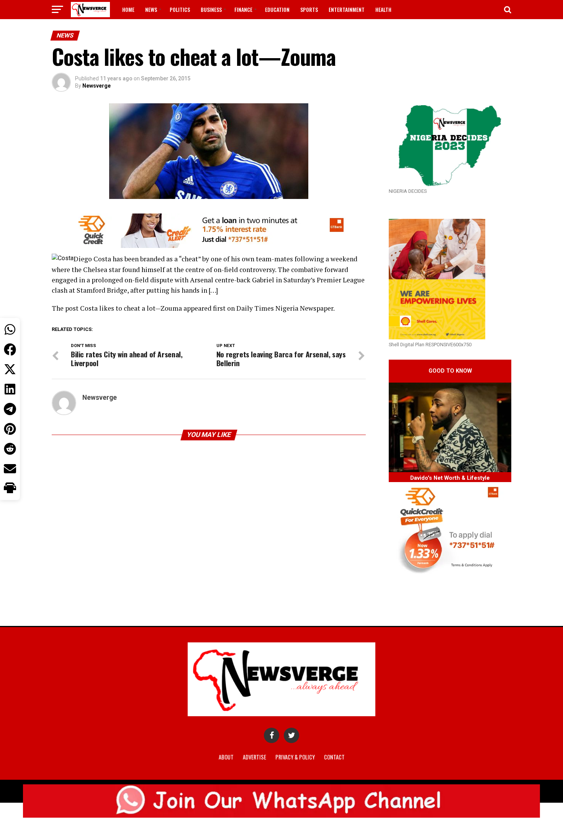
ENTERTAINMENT (347, 9)
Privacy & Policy (295, 757)
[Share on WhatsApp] (10, 329)
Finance (243, 9)
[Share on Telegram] (10, 409)
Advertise (254, 757)
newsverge (96, 86)
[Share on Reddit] (10, 448)
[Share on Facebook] (10, 349)
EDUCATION (277, 9)
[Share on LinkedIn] (10, 389)
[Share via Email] (10, 468)
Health (383, 9)
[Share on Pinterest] (10, 428)
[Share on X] (10, 369)
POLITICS (180, 9)
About (226, 757)
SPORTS (309, 9)
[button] (10, 488)
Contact (334, 757)
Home (128, 9)
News (151, 9)
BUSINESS (211, 9)
